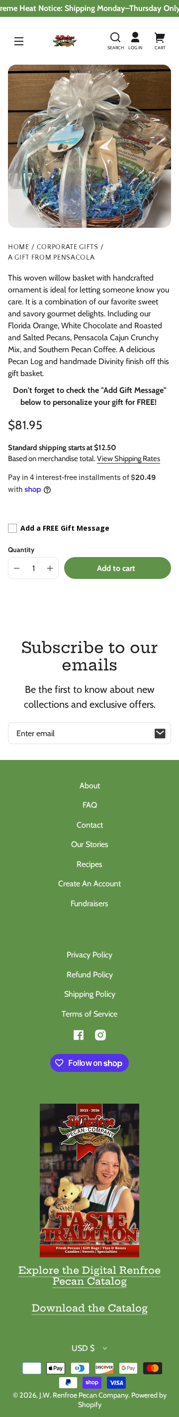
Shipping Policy (89, 994)
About (90, 785)
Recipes (89, 864)
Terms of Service (89, 1014)
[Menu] (19, 41)
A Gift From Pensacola (51, 258)
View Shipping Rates (128, 458)
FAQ (90, 805)
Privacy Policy (89, 954)
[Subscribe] (160, 733)
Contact (90, 825)
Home (18, 247)
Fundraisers (89, 903)
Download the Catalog (90, 1308)
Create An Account (89, 883)
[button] (115, 41)
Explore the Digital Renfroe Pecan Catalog (89, 1275)
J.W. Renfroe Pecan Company (83, 1395)
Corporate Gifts (67, 247)
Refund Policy (90, 974)
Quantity (21, 550)
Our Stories (89, 844)
